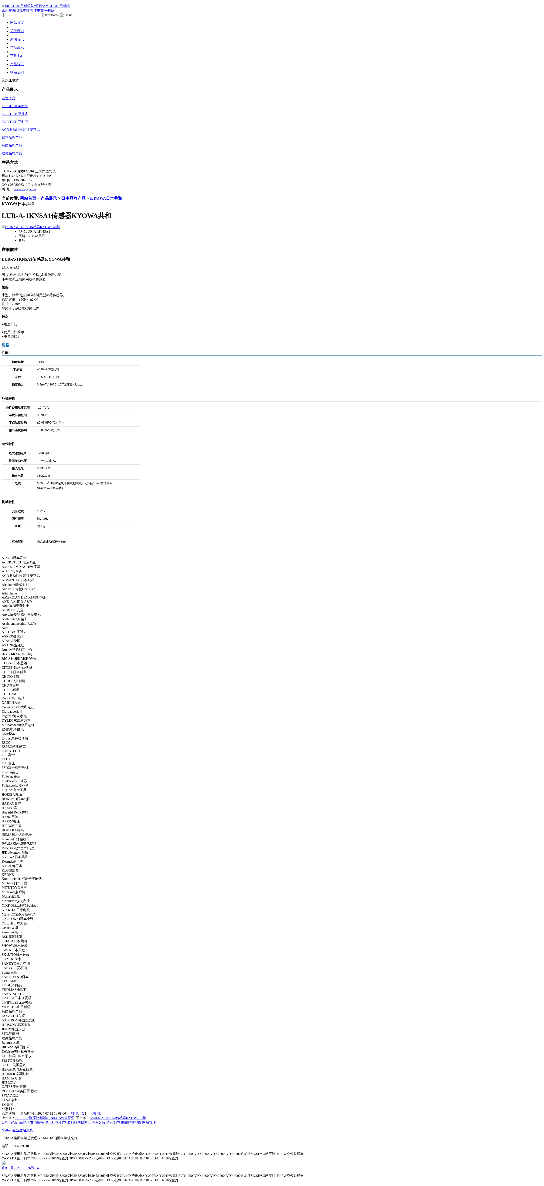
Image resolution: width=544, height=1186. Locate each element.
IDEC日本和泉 (116, 1122)
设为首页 (8, 10)
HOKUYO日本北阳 (58, 1122)
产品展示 (49, 198)
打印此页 (78, 1113)
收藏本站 (23, 10)
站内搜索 (81, 1122)
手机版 (49, 10)
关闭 (96, 1113)
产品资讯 (23, 1122)
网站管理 (149, 1122)
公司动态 (8, 1122)
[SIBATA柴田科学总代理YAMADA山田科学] (36, 6)
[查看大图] (31, 227)
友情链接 (37, 1122)
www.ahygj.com (25, 189)
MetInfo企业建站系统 (17, 1130)
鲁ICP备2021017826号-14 (20, 1168)
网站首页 (28, 198)
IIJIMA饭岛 (96, 1122)
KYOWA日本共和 (106, 198)
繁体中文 (37, 10)
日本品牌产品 (73, 198)
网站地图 (135, 1122)
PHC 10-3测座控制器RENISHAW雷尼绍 (44, 1118)
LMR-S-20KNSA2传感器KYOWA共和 (118, 1118)
